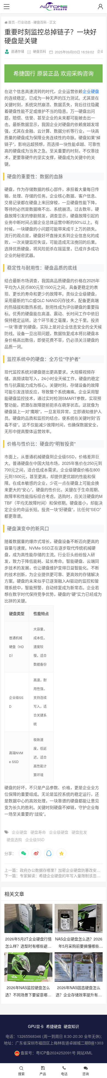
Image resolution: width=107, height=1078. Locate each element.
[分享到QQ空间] (61, 853)
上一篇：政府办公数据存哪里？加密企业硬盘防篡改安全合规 (53, 870)
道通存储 (17, 51)
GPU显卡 (36, 1026)
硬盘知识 (71, 1026)
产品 (43, 1073)
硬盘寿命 (38, 832)
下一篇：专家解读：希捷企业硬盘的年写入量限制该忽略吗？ (53, 875)
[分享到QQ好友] (49, 853)
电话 (64, 1073)
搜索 (21, 1073)
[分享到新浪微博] (36, 853)
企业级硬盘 (58, 832)
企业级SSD (34, 839)
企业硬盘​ (19, 832)
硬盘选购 (14, 839)
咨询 (85, 1073)
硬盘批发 (79, 832)
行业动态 (24, 22)
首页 (11, 22)
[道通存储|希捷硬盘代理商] (53, 7)
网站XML (84, 1052)
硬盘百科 (40, 22)
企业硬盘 (91, 91)
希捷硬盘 (53, 1026)
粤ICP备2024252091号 (56, 1052)
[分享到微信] (24, 853)
